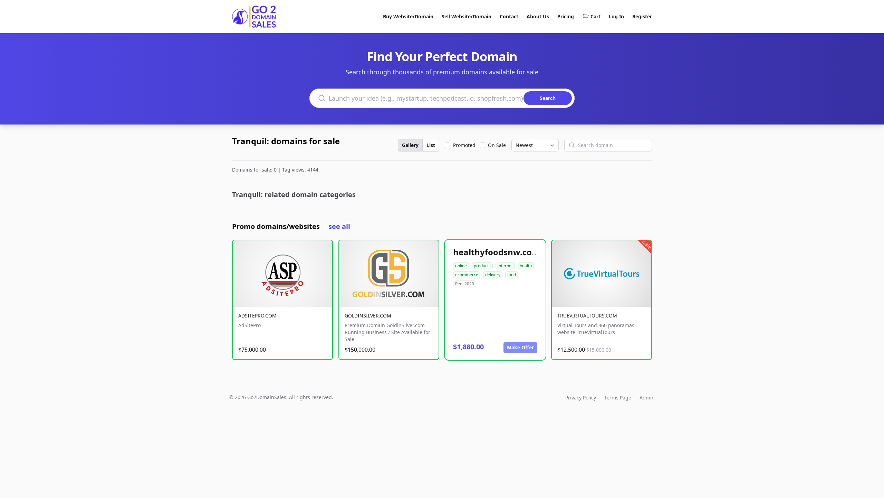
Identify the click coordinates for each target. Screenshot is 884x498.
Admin (647, 397)
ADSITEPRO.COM (257, 315)
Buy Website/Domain (408, 16)
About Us (538, 16)
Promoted (464, 145)
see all (339, 226)
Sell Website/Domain (466, 16)
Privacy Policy (580, 397)
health (526, 266)
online (461, 266)
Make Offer (520, 347)
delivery (492, 275)
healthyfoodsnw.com (496, 252)
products (482, 266)
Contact (509, 16)
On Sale (497, 145)
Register (642, 16)
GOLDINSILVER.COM (368, 315)
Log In (616, 16)
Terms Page (617, 397)
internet (505, 266)
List (430, 145)
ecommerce (466, 275)
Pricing (565, 16)
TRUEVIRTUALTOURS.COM (587, 315)
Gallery (410, 145)
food (511, 275)
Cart (595, 16)
